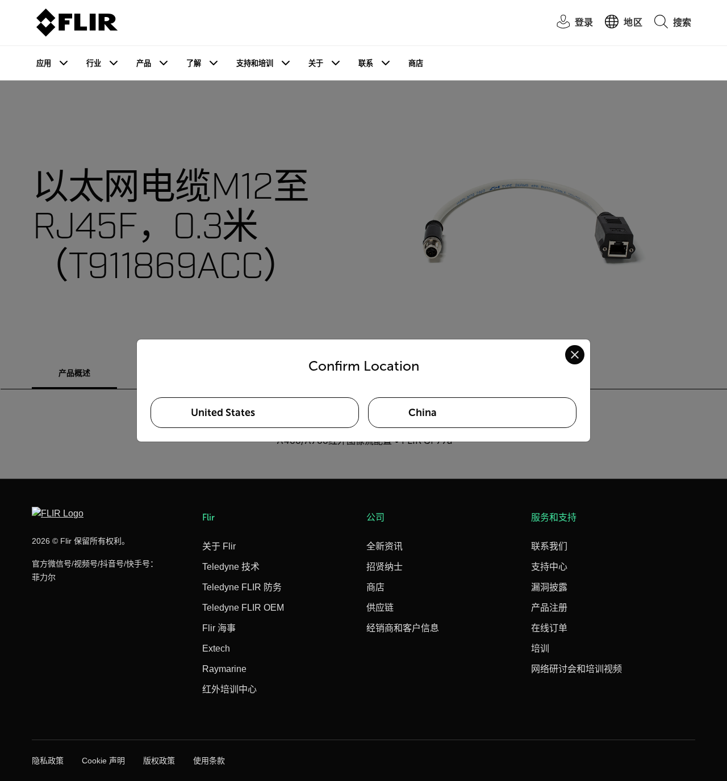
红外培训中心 (229, 689)
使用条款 (209, 760)
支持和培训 (254, 63)
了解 (193, 63)
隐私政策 (48, 760)
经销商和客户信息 (402, 628)
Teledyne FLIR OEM (243, 607)
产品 (143, 63)
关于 (315, 63)
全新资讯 (384, 546)
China (422, 412)
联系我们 (549, 546)
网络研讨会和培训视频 (576, 669)
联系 (365, 63)
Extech (216, 648)
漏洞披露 (549, 587)
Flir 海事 (219, 628)
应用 (43, 63)
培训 (540, 648)
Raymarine (224, 669)
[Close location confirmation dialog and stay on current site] (574, 354)
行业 (93, 63)
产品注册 (549, 607)
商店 (415, 63)
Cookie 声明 (103, 760)
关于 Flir (219, 546)
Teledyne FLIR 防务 (242, 587)
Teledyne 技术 (231, 567)
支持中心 (549, 567)
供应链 (380, 607)
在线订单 (549, 628)
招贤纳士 (384, 567)
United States (223, 412)
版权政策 (159, 760)
